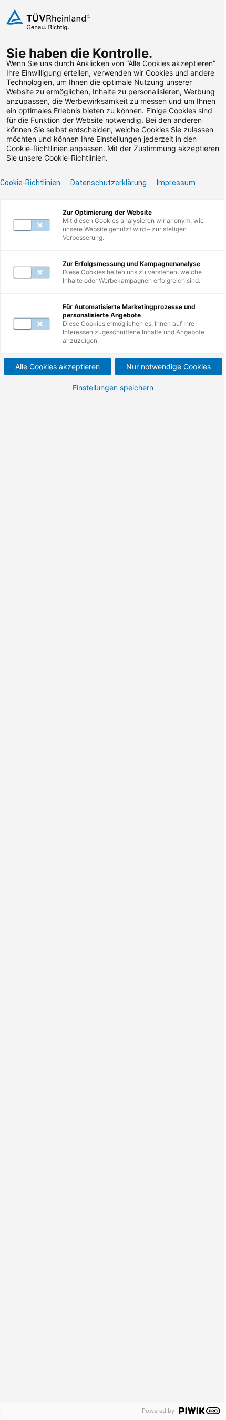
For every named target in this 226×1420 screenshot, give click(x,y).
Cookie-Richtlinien (30, 182)
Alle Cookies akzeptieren (57, 366)
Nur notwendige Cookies (168, 366)
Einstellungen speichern (113, 388)
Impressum (176, 182)
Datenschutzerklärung (108, 182)
